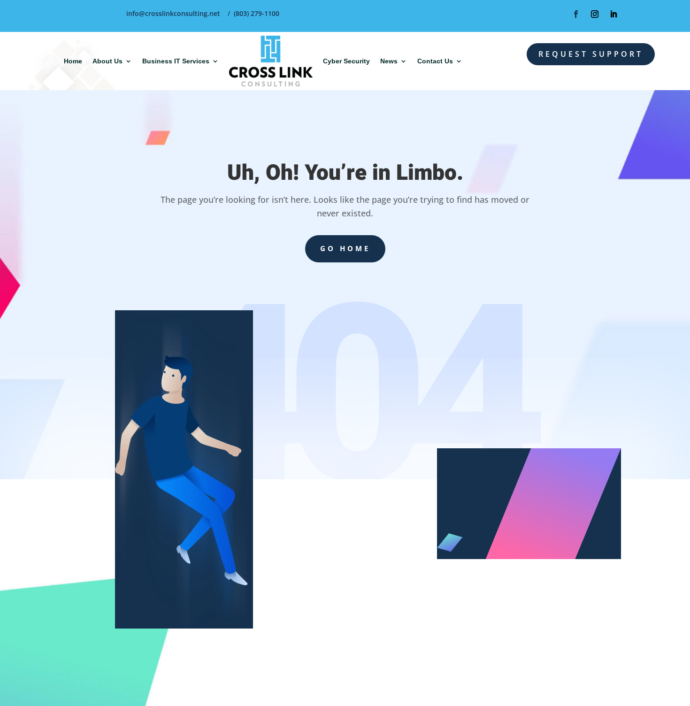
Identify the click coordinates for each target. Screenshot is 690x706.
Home (73, 61)
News (389, 61)
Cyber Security (346, 61)
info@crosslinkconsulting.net (173, 13)
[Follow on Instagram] (594, 14)
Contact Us (435, 61)
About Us (107, 61)
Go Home (345, 248)
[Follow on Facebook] (575, 14)
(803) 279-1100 (256, 13)
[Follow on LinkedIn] (613, 14)
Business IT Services (175, 61)
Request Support (590, 54)
